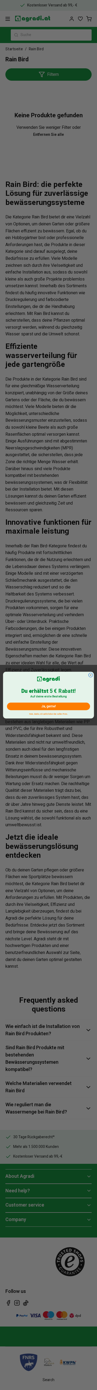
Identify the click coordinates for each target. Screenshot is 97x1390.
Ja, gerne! (48, 706)
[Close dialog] (91, 675)
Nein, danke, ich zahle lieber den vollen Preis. (48, 713)
